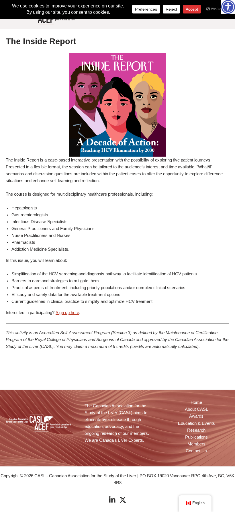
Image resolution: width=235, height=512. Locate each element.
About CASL (196, 409)
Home (196, 402)
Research (196, 430)
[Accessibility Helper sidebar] (228, 7)
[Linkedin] (112, 499)
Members (196, 444)
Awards (196, 416)
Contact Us (196, 451)
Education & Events (196, 423)
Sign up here (67, 312)
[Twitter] (122, 499)
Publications (196, 437)
